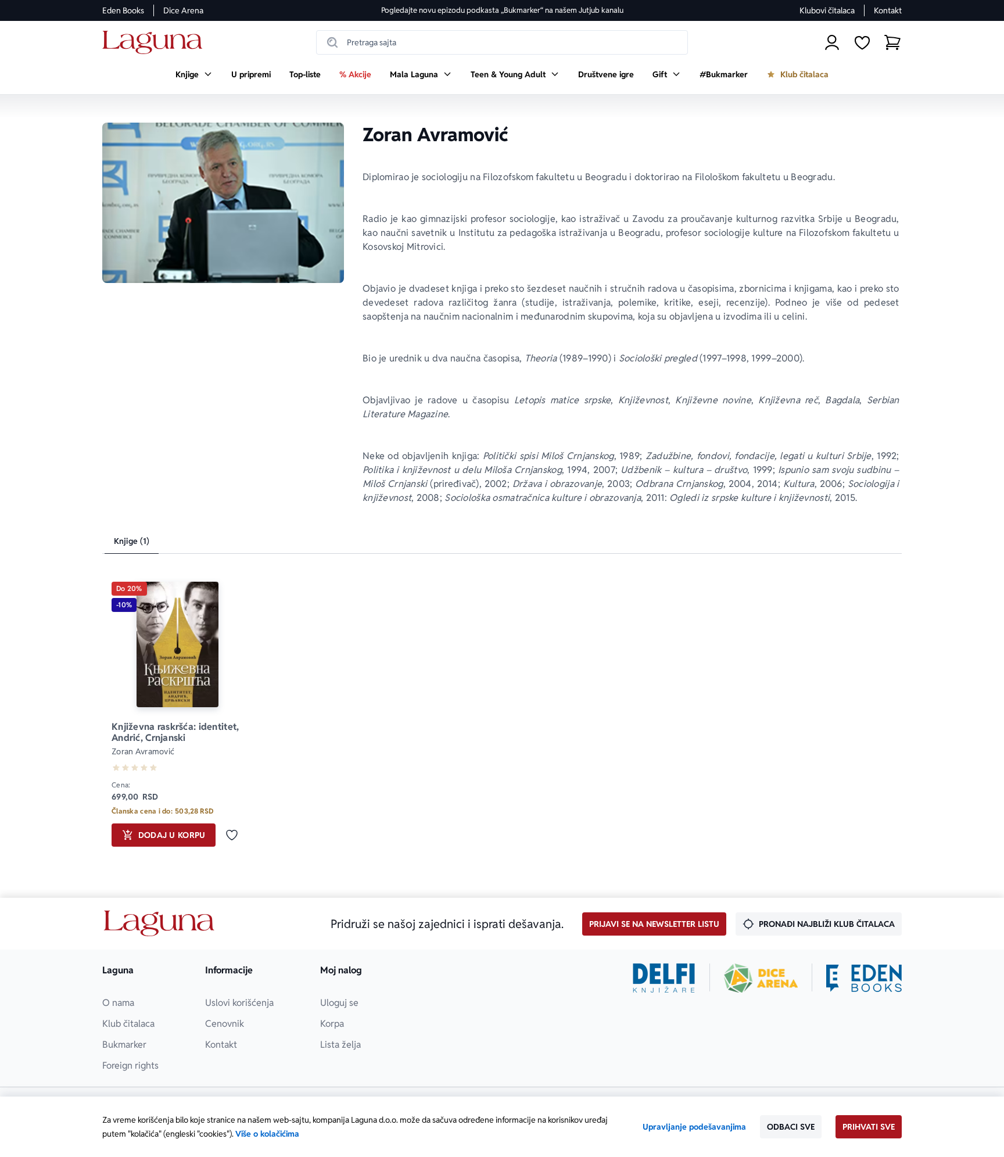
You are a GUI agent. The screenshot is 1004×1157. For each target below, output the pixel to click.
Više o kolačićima (267, 1134)
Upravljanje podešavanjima (694, 1127)
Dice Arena (183, 10)
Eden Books (123, 10)
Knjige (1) (131, 541)
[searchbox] (502, 42)
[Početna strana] (155, 43)
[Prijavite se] (832, 42)
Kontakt (888, 10)
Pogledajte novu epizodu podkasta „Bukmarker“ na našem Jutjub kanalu (502, 10)
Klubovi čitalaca (827, 10)
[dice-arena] (761, 978)
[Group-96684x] (864, 978)
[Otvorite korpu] (892, 42)
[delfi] (663, 978)
